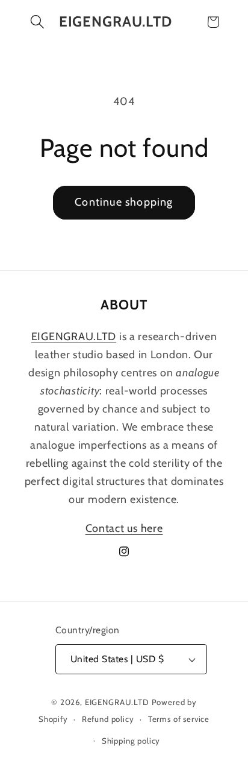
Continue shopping (124, 202)
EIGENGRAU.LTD (117, 702)
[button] (38, 22)
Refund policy (108, 719)
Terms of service (178, 719)
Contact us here (124, 528)
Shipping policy (131, 740)
